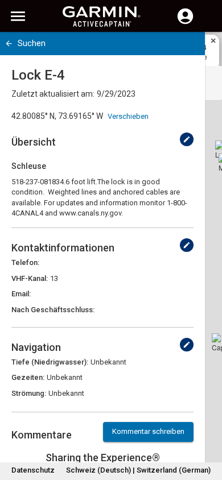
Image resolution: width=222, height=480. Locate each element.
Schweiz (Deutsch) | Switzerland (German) (138, 470)
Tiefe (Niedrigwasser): (49, 362)
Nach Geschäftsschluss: (52, 309)
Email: (21, 293)
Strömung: (28, 393)
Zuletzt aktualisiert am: (52, 93)
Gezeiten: (27, 377)
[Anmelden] (185, 22)
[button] (207, 428)
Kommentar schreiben (148, 431)
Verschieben (128, 116)
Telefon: (25, 262)
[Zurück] (9, 43)
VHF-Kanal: (29, 278)
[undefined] (187, 139)
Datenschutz (33, 470)
